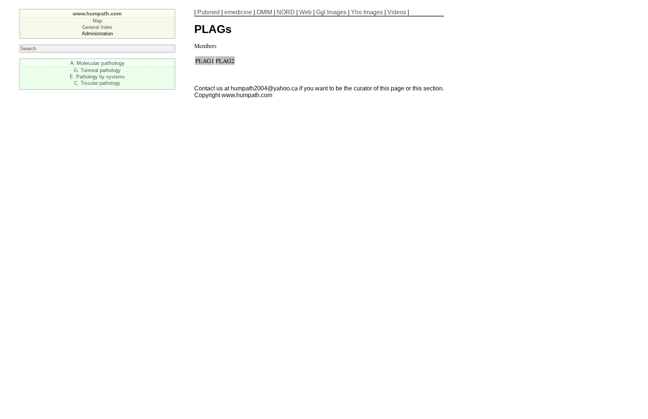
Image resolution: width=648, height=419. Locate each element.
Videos (396, 12)
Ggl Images (331, 12)
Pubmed (208, 12)
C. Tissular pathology (97, 83)
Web (305, 12)
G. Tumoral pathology (97, 70)
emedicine (238, 12)
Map (97, 21)
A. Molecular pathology (97, 63)
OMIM (264, 12)
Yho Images (367, 12)
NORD (286, 12)
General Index (97, 27)
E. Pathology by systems (97, 77)
